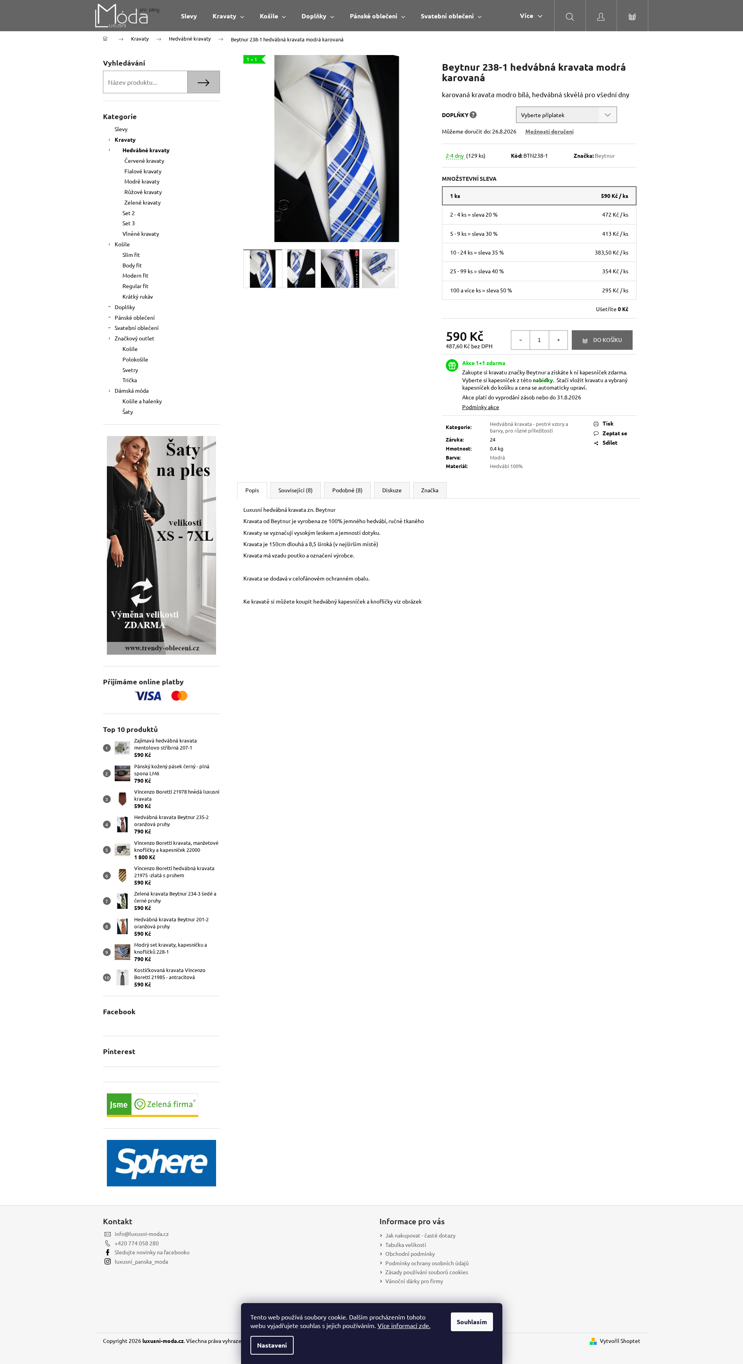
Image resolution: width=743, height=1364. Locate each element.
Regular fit (135, 285)
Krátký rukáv (137, 296)
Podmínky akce (480, 406)
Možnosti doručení (549, 131)
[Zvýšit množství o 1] (558, 340)
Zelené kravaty (142, 202)
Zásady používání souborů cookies (426, 1271)
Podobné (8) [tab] (347, 489)
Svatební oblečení (137, 327)
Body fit (132, 265)
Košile (122, 244)
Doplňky (125, 306)
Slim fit (131, 254)
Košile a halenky (142, 400)
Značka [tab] (429, 489)
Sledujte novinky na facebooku (152, 1251)
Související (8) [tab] (295, 489)
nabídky (543, 379)
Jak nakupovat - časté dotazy (420, 1235)
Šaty (127, 411)
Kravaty (125, 139)
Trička (129, 379)
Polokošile (135, 359)
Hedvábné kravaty (146, 149)
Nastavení (272, 1345)
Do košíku (607, 339)
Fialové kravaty (142, 171)
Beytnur (605, 155)
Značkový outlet (134, 338)
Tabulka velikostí (405, 1244)
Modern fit (135, 275)
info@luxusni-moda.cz (142, 1233)
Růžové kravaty (143, 191)
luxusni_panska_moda (141, 1261)
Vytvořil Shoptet (620, 1340)
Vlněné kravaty (140, 233)
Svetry (130, 369)
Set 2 (128, 212)
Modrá (497, 457)
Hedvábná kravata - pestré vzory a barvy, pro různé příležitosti (529, 427)
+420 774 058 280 (137, 1242)
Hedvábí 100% (506, 466)
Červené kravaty (144, 160)
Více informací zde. (404, 1325)
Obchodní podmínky (410, 1253)
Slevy (121, 128)
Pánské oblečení (135, 317)
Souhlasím (472, 1322)
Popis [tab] (252, 489)
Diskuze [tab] (392, 489)
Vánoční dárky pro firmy (414, 1280)
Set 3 (128, 222)
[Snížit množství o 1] (520, 340)
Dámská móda (132, 390)
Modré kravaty (142, 181)
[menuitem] (189, 16)
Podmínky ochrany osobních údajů (427, 1262)
